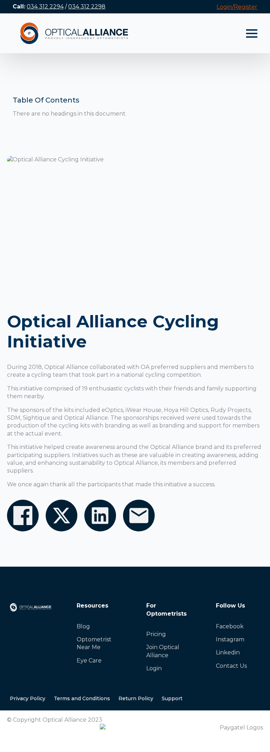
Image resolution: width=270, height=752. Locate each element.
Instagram (230, 639)
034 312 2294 (45, 6)
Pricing (156, 634)
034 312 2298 (86, 6)
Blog (83, 626)
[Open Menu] (251, 33)
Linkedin (228, 652)
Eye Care (89, 660)
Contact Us (231, 665)
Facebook (230, 626)
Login (154, 668)
